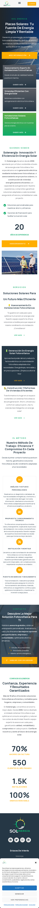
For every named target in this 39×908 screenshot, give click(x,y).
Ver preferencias (19, 900)
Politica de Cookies (9, 905)
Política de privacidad (21, 905)
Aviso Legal (32, 905)
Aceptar (19, 888)
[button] (36, 863)
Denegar (19, 894)
